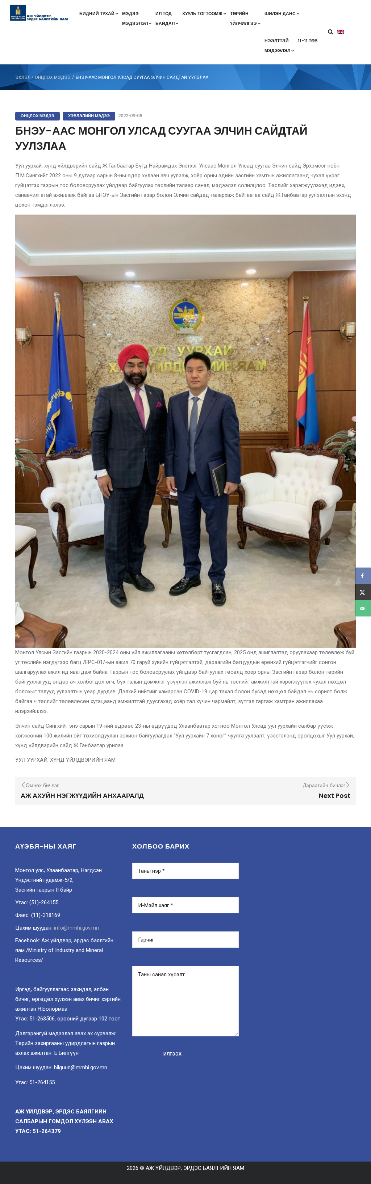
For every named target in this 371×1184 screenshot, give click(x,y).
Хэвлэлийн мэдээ (89, 116)
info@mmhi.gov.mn (76, 928)
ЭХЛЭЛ (22, 77)
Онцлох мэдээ (53, 77)
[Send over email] (363, 608)
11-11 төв (308, 41)
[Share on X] (363, 592)
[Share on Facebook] (363, 576)
